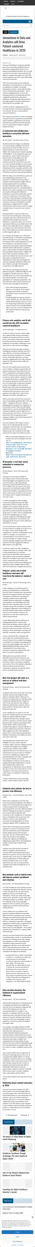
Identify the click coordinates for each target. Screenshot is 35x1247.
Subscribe (6, 4)
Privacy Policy (21, 1244)
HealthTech (22, 55)
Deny (17, 1237)
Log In (12, 4)
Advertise (13, 1)
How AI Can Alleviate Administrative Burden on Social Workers (16, 1174)
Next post (24, 1115)
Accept (17, 1232)
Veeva (17, 117)
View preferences (17, 1241)
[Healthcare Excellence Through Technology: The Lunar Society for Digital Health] (17, 1150)
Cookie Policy (14, 1244)
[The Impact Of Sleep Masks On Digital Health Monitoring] (17, 1134)
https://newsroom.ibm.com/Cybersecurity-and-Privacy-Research (19, 456)
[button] (32, 1217)
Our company (21, 1)
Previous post (12, 1115)
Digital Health (13, 55)
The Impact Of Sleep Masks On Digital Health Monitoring (17, 1138)
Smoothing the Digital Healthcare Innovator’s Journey (15, 1190)
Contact (6, 1)
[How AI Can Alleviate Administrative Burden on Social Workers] (17, 1170)
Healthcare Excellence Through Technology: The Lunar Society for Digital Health (15, 1156)
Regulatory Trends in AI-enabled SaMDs (13, 1213)
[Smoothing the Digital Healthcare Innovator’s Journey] (17, 1186)
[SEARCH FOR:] (17, 25)
